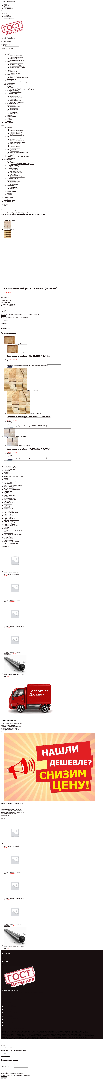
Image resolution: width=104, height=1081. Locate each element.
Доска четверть (11, 74)
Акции (5, 4)
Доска (8, 61)
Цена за (3, 307)
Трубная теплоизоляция (10, 481)
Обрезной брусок (15, 73)
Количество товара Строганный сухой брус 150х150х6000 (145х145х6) (27, 365)
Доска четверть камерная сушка (19, 77)
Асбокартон (7, 494)
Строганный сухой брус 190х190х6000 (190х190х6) (29, 417)
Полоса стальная (11, 116)
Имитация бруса (11, 79)
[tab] (37, 320)
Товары (14, 214)
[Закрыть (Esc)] (1, 1078)
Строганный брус (14, 58)
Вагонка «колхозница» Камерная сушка (18, 82)
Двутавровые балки (15, 92)
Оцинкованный (14, 113)
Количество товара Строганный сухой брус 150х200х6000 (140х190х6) (27, 458)
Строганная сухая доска (16, 63)
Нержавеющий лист (15, 100)
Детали (6, 320)
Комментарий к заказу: (7, 1072)
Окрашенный (13, 112)
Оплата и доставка (9, 8)
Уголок (9, 121)
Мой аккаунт (7, 7)
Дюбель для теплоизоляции (12, 489)
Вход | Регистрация (9, 200)
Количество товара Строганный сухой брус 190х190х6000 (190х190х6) (27, 426)
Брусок (9, 70)
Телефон (3, 1055)
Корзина (6, 203)
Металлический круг (12, 103)
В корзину (3, 316)
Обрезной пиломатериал (11, 543)
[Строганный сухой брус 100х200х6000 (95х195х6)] (7, 228)
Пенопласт (7, 470)
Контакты (6, 5)
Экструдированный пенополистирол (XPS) (10, 467)
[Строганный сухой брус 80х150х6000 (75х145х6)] (7, 237)
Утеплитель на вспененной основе (13, 475)
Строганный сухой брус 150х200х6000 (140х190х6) (29, 449)
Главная (6, 204)
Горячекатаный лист (15, 96)
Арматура (9, 86)
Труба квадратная (15, 106)
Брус (8, 54)
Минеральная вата (9, 508)
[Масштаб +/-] (5, 1078)
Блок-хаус (9, 80)
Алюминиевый (14, 95)
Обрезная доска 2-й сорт (17, 66)
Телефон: (3, 1066)
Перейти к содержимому (8, 1)
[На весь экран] (4, 1078)
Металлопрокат (8, 84)
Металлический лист (12, 93)
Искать (3, 45)
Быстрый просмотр (21, 344)
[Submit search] (15, 210)
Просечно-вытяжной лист (17, 102)
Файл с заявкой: (5, 1073)
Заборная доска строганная (17, 67)
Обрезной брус (8, 514)
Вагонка (6, 528)
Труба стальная (11, 105)
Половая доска (11, 83)
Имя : (2, 1063)
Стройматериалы (8, 122)
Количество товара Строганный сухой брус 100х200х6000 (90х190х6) (20, 314)
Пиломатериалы (8, 53)
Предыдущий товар (9, 220)
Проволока (10, 115)
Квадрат (9, 118)
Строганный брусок (15, 71)
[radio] (37, 310)
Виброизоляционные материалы (13, 485)
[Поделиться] (2, 1078)
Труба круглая (14, 108)
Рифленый (13, 99)
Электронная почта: (6, 1065)
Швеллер (9, 119)
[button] (52, 11)
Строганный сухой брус (16, 55)
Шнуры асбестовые (9, 498)
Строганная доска (15, 69)
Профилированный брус (17, 60)
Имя (2, 1053)
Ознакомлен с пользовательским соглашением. (16, 1075)
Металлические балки (13, 90)
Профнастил (10, 111)
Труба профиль (14, 109)
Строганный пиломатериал (11, 541)
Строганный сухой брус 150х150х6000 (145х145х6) (29, 356)
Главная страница (6, 214)
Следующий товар (9, 229)
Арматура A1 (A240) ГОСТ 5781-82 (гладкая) (22, 89)
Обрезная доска (14, 64)
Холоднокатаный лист (16, 98)
